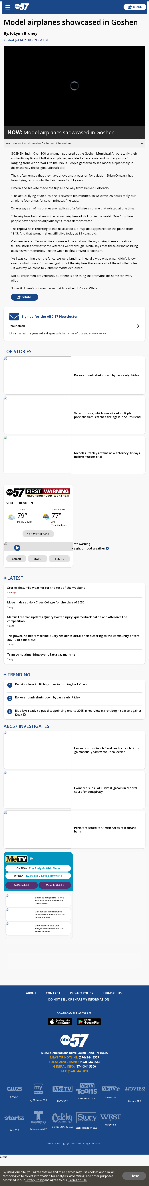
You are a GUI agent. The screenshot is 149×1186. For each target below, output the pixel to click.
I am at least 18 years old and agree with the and (59, 333)
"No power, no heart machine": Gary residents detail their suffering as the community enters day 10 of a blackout (73, 638)
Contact (53, 993)
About (31, 993)
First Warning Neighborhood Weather (88, 546)
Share (137, 6)
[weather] (11, 517)
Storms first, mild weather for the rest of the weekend (46, 588)
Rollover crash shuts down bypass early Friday (106, 375)
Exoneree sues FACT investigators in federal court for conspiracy (105, 790)
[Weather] (38, 496)
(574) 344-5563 (90, 1062)
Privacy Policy (97, 333)
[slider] (20, 114)
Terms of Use (74, 333)
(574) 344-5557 (89, 1057)
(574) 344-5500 (85, 1066)
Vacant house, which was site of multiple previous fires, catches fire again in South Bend (107, 415)
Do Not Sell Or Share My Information (78, 999)
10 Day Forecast (38, 534)
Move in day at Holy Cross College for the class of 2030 (45, 602)
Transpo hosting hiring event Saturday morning (41, 654)
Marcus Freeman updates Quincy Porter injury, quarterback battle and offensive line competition (67, 619)
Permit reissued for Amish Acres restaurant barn (105, 829)
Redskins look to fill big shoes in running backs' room (52, 684)
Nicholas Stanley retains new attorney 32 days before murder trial (107, 455)
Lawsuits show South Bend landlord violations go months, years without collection (106, 750)
